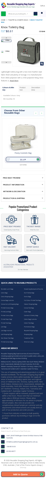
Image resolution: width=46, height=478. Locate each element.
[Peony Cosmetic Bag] (23, 137)
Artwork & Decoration (14, 191)
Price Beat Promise (11, 178)
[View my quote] (41, 14)
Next (6, 62)
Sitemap (23, 467)
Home (3, 20)
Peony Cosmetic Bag (23, 153)
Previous (6, 38)
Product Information (13, 184)
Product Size (23, 88)
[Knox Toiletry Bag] (6, 41)
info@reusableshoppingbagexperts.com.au (22, 442)
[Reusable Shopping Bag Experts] (18, 5)
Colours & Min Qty (8, 88)
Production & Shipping (14, 198)
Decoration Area (35, 88)
